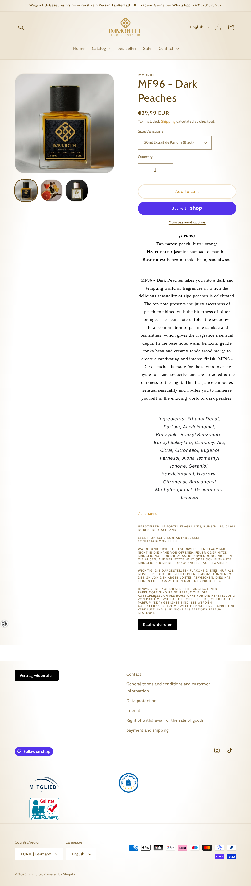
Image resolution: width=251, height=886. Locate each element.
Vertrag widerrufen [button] (37, 675)
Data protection (141, 700)
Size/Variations (150, 131)
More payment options (187, 222)
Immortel (35, 874)
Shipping (168, 121)
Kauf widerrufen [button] (158, 624)
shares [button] (151, 513)
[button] (21, 27)
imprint (133, 710)
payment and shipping (147, 730)
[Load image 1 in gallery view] (26, 190)
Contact (133, 674)
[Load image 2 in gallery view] (51, 190)
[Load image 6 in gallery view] (76, 190)
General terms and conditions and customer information (168, 687)
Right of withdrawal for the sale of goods (165, 720)
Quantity (145, 156)
